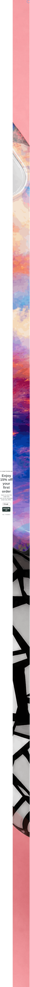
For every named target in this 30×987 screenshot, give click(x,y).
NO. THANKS (6, 517)
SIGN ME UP (6, 512)
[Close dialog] (27, 1)
